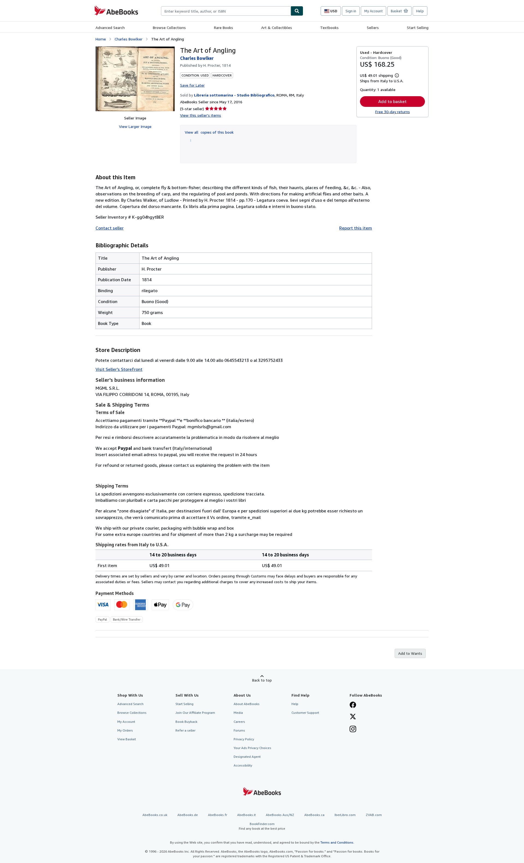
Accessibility (243, 765)
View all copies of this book (209, 132)
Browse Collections (169, 27)
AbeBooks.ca (314, 815)
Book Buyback (186, 722)
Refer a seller (185, 730)
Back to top (262, 680)
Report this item (355, 228)
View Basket (126, 739)
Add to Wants (410, 653)
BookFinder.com (262, 826)
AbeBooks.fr (217, 815)
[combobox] (226, 11)
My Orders (125, 730)
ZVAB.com (374, 815)
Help (420, 11)
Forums (239, 730)
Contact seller (110, 228)
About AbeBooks (247, 704)
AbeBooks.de (187, 815)
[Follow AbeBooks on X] (353, 717)
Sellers (373, 27)
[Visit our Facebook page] (353, 705)
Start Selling (417, 27)
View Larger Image (135, 126)
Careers (239, 722)
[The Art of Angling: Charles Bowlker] (135, 78)
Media (238, 713)
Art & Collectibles (276, 27)
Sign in (351, 11)
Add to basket (392, 101)
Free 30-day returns (392, 111)
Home (101, 39)
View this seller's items (200, 115)
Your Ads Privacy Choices (252, 748)
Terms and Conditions (336, 842)
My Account (373, 11)
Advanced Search (110, 27)
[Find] (297, 11)
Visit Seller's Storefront (119, 369)
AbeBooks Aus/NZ (280, 815)
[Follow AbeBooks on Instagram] (353, 729)
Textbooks (329, 27)
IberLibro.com (345, 815)
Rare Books (223, 27)
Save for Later (192, 85)
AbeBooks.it (246, 815)
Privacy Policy (244, 739)
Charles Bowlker (128, 39)
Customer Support (305, 713)
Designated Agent (247, 757)
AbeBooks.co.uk (154, 815)
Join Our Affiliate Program (195, 713)
